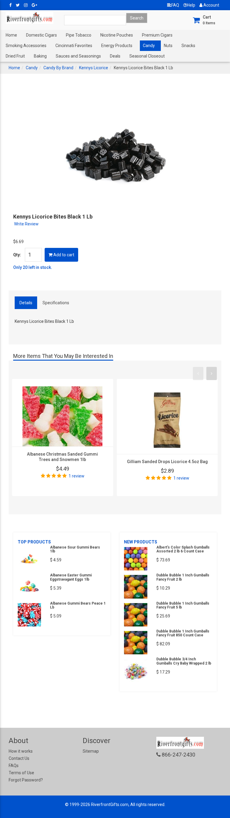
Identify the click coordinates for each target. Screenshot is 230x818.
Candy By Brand (58, 67)
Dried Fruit (15, 56)
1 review (76, 476)
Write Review (26, 224)
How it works (21, 751)
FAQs (14, 765)
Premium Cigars (157, 35)
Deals (115, 56)
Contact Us (19, 758)
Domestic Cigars (41, 35)
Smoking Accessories (26, 45)
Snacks (188, 45)
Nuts (168, 45)
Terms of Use (21, 772)
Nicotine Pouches (116, 35)
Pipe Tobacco (78, 35)
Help (191, 5)
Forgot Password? (26, 780)
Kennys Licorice (93, 67)
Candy (149, 45)
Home (11, 35)
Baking (40, 56)
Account (210, 5)
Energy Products (116, 45)
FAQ (175, 5)
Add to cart (63, 254)
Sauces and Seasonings (78, 56)
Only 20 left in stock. (32, 267)
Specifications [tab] (56, 302)
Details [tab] (25, 302)
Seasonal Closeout (147, 56)
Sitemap (91, 751)
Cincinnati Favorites (73, 45)
